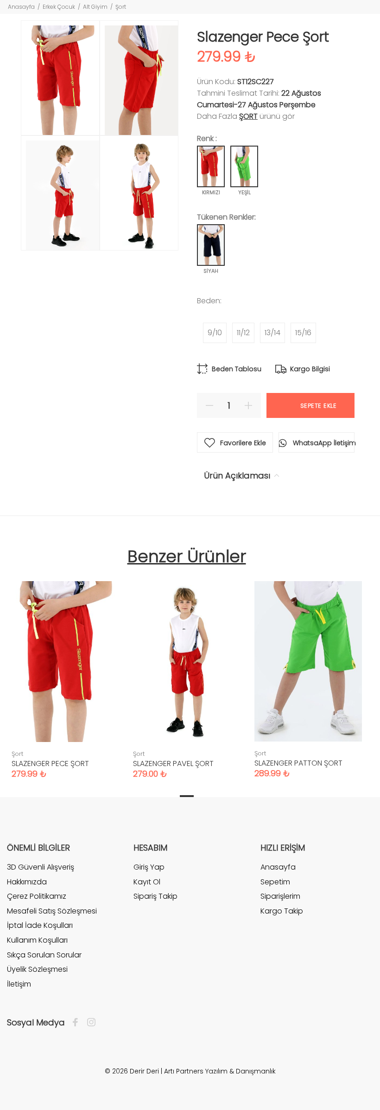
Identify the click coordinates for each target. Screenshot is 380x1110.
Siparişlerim (280, 896)
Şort (120, 7)
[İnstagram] (88, 1022)
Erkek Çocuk (59, 7)
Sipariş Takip (155, 896)
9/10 (215, 332)
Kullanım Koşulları (37, 940)
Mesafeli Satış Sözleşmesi (52, 911)
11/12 (243, 332)
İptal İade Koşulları (40, 925)
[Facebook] (77, 1022)
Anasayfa (21, 7)
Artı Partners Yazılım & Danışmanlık (220, 1071)
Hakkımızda (27, 882)
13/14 (272, 332)
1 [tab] (187, 796)
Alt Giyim (95, 7)
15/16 (303, 332)
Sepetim (275, 882)
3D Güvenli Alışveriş (40, 867)
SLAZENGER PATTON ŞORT (298, 763)
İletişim (19, 984)
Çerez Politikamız (36, 896)
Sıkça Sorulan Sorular (44, 955)
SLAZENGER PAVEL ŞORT (173, 763)
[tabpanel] (65, 671)
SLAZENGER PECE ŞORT (50, 763)
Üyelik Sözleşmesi (37, 969)
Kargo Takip (281, 911)
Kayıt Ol (146, 882)
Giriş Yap (149, 867)
